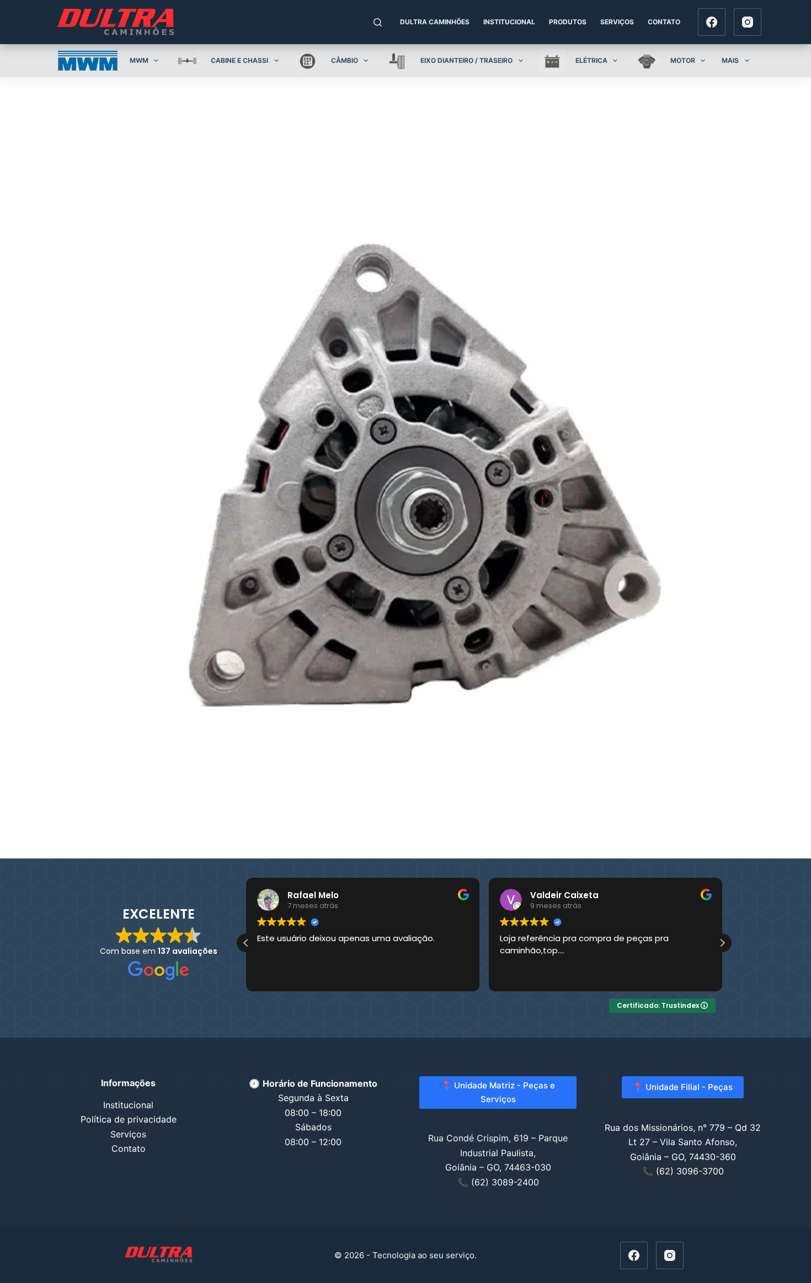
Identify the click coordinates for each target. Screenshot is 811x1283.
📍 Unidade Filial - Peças (683, 1087)
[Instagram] (747, 22)
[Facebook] (711, 22)
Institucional (509, 22)
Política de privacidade (129, 1119)
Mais (730, 60)
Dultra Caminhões (434, 22)
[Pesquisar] (378, 22)
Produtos (567, 22)
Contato (664, 22)
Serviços (617, 22)
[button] (722, 943)
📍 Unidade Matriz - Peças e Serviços (498, 1092)
